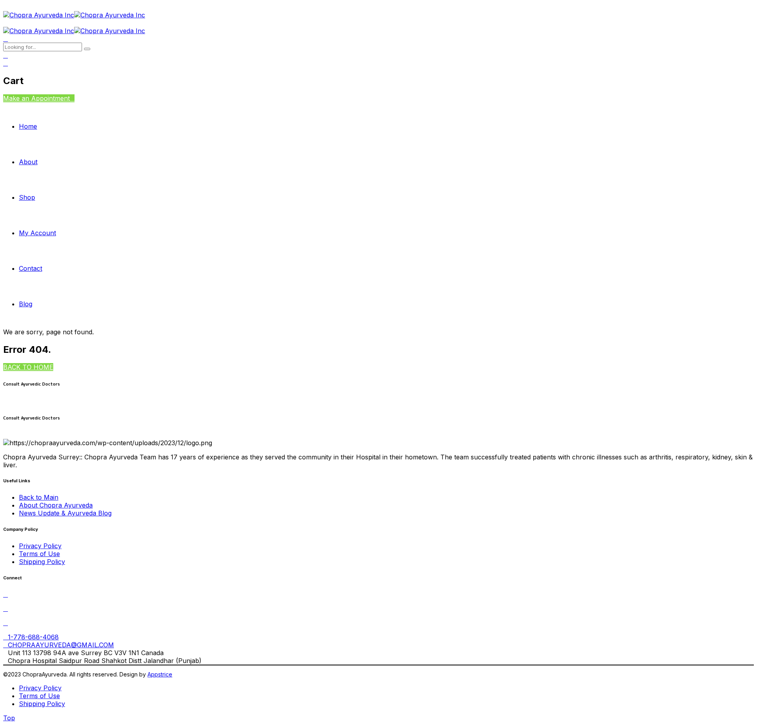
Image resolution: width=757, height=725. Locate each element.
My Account (37, 233)
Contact (30, 268)
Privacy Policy (40, 546)
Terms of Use (39, 554)
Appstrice (159, 674)
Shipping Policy (42, 562)
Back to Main (38, 497)
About (28, 162)
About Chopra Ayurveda (56, 505)
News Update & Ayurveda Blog (65, 513)
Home (28, 126)
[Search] (5, 39)
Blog (25, 304)
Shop (27, 197)
